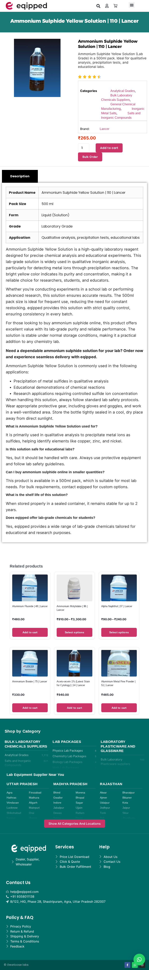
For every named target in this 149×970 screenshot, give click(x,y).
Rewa (79, 818)
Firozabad (35, 792)
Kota (125, 802)
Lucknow (12, 807)
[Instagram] (142, 965)
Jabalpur (58, 807)
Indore (57, 802)
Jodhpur (105, 807)
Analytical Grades (122, 91)
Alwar (103, 792)
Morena (80, 792)
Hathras (11, 797)
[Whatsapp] (135, 965)
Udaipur (105, 802)
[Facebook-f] (127, 965)
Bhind (56, 792)
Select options (74, 632)
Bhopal (80, 797)
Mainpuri (34, 807)
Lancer (104, 129)
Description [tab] (19, 176)
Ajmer (103, 797)
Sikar (125, 813)
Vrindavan (13, 802)
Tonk (103, 813)
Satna (57, 818)
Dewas (57, 813)
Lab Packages (67, 742)
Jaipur (126, 807)
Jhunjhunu (128, 818)
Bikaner (127, 797)
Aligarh (33, 802)
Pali (102, 818)
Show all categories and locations (75, 823)
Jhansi (33, 818)
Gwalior (58, 797)
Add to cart (109, 148)
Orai (31, 813)
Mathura (34, 797)
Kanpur (11, 818)
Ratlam (80, 813)
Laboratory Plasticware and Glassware (118, 746)
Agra (9, 792)
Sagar (79, 802)
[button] (98, 6)
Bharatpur (128, 792)
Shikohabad (14, 813)
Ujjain (79, 807)
